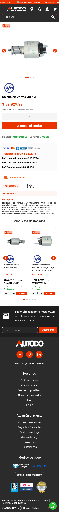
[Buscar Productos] (54, 17)
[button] (29, 177)
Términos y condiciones (14, 503)
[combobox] (29, 18)
